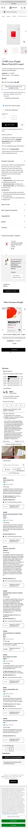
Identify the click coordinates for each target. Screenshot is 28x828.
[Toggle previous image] (1, 31)
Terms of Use (14, 813)
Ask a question (15, 75)
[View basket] (24, 7)
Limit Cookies (13, 821)
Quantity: (5, 114)
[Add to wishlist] (22, 125)
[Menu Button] (1, 7)
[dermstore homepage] (13, 8)
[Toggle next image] (25, 31)
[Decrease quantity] (4, 117)
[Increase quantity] (14, 117)
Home (3, 16)
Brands (8, 16)
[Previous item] (2, 330)
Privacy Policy (6, 813)
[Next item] (24, 330)
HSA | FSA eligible (9, 82)
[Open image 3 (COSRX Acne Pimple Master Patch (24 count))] (24, 50)
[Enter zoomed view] (24, 41)
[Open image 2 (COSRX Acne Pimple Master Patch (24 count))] (15, 50)
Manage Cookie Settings (13, 816)
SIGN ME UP (13, 781)
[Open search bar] (4, 7)
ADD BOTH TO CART (11, 291)
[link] (22, 7)
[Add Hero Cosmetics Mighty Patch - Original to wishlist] (25, 309)
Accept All (13, 825)
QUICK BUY (14, 349)
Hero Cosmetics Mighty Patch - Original (14, 334)
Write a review (6, 75)
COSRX (14, 16)
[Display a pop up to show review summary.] (21, 341)
